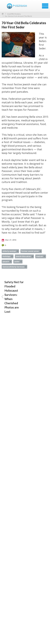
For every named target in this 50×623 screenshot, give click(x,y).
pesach (7, 261)
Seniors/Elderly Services (14, 266)
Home (3, 14)
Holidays (7, 256)
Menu (45, 5)
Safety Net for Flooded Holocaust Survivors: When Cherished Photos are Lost (14, 296)
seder (18, 261)
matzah (40, 256)
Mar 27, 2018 (10, 240)
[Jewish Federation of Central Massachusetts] (17, 6)
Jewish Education (24, 256)
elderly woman (10, 251)
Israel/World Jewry (14, 14)
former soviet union (31, 251)
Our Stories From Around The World (18, 16)
